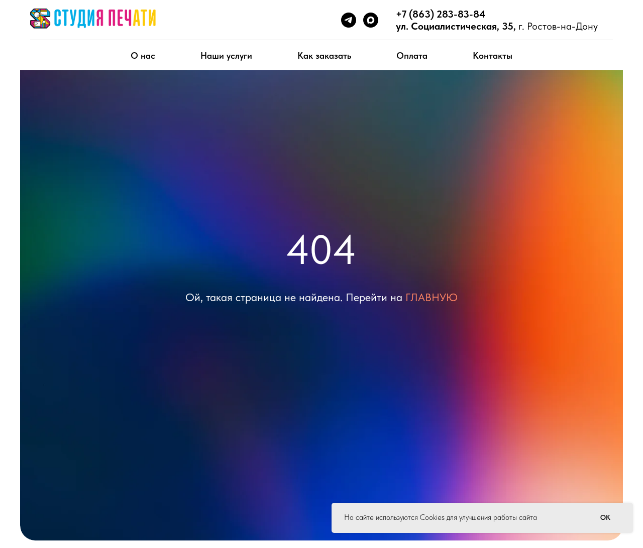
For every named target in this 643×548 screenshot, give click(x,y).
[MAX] (370, 20)
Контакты (492, 55)
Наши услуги (226, 55)
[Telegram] (348, 20)
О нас (143, 55)
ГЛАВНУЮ (431, 297)
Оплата (411, 55)
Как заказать (324, 55)
